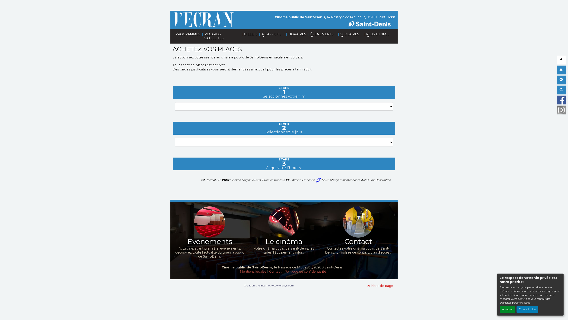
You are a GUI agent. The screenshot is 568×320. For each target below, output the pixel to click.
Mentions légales (253, 272)
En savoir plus (527, 309)
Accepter (507, 309)
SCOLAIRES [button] (349, 34)
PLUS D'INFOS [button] (378, 34)
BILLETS (251, 34)
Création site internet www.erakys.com (269, 285)
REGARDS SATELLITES (214, 36)
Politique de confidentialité (305, 272)
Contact (275, 272)
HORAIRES (297, 34)
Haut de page (381, 286)
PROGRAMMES (187, 34)
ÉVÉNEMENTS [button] (321, 34)
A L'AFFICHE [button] (272, 34)
